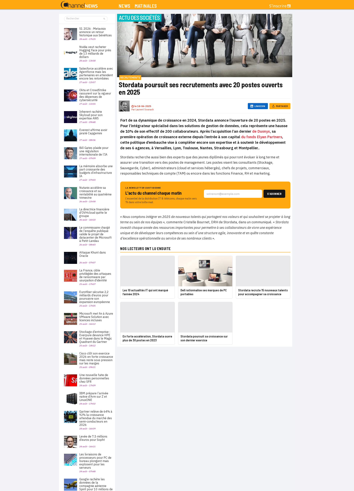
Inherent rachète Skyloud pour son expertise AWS (91, 115)
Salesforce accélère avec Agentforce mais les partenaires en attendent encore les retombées (96, 73)
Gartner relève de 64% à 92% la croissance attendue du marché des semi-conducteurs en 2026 (95, 418)
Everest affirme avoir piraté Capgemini (93, 131)
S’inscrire (278, 5)
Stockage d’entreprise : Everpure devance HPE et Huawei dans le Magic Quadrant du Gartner (95, 337)
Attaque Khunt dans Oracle (92, 254)
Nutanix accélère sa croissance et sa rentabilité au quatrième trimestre (95, 192)
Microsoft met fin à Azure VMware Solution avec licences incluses (96, 317)
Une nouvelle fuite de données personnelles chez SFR (94, 378)
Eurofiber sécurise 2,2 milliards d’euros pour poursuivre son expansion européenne (94, 297)
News (124, 6)
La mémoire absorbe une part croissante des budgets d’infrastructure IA (96, 171)
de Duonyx (261, 131)
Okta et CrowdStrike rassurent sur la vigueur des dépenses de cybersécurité (95, 95)
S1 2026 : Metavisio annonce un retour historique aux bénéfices (95, 32)
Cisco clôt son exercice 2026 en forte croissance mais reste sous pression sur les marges (96, 358)
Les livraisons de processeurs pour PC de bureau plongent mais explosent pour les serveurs (95, 460)
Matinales (146, 6)
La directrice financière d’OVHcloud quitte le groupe (94, 212)
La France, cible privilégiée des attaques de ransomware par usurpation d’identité (95, 275)
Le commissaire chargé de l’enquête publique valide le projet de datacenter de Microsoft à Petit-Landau (95, 234)
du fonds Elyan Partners (261, 136)
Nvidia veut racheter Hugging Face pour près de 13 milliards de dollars (95, 52)
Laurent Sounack (145, 109)
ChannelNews (79, 5)
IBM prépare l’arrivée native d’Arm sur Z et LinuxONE (93, 396)
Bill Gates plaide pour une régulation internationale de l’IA (93, 151)
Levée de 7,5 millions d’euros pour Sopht (93, 438)
